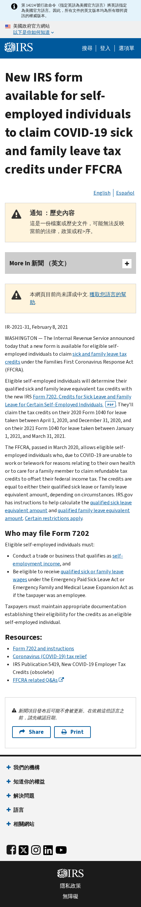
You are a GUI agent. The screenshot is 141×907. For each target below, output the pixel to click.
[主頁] (19, 46)
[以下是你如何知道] (70, 29)
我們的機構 (26, 767)
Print (77, 732)
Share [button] (36, 732)
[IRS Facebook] (11, 848)
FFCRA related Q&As (35, 680)
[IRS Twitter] (24, 848)
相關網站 (23, 824)
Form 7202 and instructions (43, 648)
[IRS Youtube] (61, 848)
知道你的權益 (29, 781)
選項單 (126, 48)
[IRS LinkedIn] (48, 848)
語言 (18, 809)
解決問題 (23, 795)
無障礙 (70, 896)
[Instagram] (36, 848)
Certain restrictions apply (53, 518)
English (102, 192)
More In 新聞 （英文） (40, 263)
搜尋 (87, 48)
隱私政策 (70, 886)
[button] (105, 48)
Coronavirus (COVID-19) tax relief (50, 656)
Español (125, 192)
